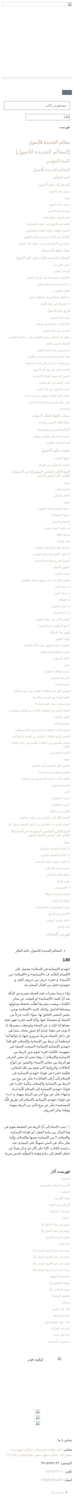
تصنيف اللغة (63, 534)
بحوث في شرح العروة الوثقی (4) (51, 1269)
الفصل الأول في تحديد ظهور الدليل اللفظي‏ (45, 580)
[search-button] (70, 85)
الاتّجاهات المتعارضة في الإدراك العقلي (48, 277)
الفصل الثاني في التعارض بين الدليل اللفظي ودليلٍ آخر (39, 824)
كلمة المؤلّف (61, 177)
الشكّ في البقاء (61, 900)
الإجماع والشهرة (61, 785)
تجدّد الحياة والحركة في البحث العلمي (49, 356)
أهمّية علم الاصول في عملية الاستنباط (48, 224)
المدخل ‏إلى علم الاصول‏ (54, 184)
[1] (45, 1057)
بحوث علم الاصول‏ (55, 450)
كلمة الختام (63, 926)
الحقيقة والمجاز (61, 521)
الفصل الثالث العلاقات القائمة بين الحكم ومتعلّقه (42, 730)
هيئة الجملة (63, 541)
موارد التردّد (63, 881)
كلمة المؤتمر (58, 160)
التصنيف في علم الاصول (56, 330)
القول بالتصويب (61, 290)
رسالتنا (66, 1217)
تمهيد (67, 197)
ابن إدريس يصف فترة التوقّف (53, 350)
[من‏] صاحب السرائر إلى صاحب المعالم (47, 363)
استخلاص (64, 408)
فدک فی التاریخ (61, 1308)
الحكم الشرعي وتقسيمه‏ (53, 429)
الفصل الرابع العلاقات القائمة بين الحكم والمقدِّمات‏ (41, 736)
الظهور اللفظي (61, 567)
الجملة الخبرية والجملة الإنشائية (52, 560)
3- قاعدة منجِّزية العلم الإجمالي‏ (52, 861)
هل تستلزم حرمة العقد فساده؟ (52, 703)
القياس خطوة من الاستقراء (54, 772)
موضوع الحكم (62, 723)
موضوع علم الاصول (59, 210)
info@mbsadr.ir (52, 1479)
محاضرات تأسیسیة (59, 1341)
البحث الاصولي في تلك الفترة (53, 389)
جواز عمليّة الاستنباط (56, 250)
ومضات (66, 1302)
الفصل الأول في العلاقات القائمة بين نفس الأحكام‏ (42, 691)
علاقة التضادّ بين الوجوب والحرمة (51, 697)
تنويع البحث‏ (62, 458)
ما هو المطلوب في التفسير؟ (54, 625)
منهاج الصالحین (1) (59, 1283)
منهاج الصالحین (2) (59, 1289)
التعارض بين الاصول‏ (59, 913)
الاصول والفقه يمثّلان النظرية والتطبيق (48, 230)
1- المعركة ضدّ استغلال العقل (53, 284)
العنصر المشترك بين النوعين (54, 464)
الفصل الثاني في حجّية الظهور (53, 619)
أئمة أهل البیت (61, 1334)
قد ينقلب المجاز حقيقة (57, 528)
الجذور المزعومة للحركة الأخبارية (51, 376)
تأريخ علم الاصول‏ (58, 310)
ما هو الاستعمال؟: (60, 515)
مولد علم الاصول (60, 317)
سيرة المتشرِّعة (61, 798)
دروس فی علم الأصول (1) (55, 1224)
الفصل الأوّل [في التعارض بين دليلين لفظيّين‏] (45, 817)
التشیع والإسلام (61, 1315)
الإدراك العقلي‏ (62, 271)
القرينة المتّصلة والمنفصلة (55, 651)
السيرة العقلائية (61, 804)
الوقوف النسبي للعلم (58, 343)
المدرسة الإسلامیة (60, 1211)
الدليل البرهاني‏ (61, 658)
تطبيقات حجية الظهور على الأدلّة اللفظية (47, 645)
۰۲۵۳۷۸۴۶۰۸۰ (54, 1471)
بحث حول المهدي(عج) (57, 1322)
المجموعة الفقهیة (60, 1276)
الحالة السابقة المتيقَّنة (57, 894)
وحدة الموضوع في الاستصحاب (53, 907)
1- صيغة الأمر (62, 586)
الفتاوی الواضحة (61, 1295)
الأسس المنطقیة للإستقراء (55, 1185)
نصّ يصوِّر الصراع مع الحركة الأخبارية (49, 402)
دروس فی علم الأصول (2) (55, 1230)
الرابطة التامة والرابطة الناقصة (52, 547)
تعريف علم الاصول (59, 204)
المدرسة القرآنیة (60, 1328)
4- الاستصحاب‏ (62, 887)
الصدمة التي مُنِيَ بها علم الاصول (51, 369)
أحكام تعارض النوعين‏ (58, 920)
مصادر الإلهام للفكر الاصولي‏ (51, 415)
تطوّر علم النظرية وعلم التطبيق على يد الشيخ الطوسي (38, 337)
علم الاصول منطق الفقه (56, 217)
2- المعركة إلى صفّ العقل (55, 303)
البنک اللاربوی (62, 1198)
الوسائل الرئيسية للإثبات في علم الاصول (43, 257)
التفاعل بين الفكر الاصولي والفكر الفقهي (46, 236)
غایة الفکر (64, 1243)
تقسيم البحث (62, 489)
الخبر (67, 791)
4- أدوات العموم (61, 606)
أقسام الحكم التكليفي (57, 442)
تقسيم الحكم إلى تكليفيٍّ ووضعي (51, 436)
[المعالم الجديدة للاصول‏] (43, 152)
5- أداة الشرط (62, 612)
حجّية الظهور (63, 638)
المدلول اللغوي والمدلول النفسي (51, 554)
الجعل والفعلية (62, 716)
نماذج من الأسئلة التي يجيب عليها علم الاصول (44, 243)
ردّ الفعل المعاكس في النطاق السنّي (49, 297)
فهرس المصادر (58, 934)
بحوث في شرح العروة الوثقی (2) (51, 1256)
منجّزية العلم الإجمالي (58, 868)
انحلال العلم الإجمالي (58, 874)
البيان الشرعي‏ (61, 264)
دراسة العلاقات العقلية (57, 671)
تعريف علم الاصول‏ (59, 191)
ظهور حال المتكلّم (60, 632)
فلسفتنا (65, 1178)
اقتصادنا (65, 1191)
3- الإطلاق (64, 599)
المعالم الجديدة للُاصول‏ (51, 169)
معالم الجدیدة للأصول (49, 142)
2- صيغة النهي (62, 593)
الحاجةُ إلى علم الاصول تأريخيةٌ (53, 323)
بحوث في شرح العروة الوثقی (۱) (51, 1250)
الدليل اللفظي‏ (62, 495)
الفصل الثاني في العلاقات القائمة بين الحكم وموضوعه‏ (39, 710)
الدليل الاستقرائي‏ (60, 752)
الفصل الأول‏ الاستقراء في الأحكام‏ (51, 765)
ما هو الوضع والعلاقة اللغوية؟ (53, 508)
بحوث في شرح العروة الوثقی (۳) (51, 1263)
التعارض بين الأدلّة (60, 811)
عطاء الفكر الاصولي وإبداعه (54, 422)
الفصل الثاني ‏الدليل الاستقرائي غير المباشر (45, 778)
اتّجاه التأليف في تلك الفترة (54, 382)
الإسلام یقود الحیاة (59, 1204)
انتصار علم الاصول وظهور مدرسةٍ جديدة (47, 395)
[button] (37, 78)
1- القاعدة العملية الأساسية (54, 848)
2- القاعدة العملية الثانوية (55, 855)
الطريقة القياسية (60, 677)
